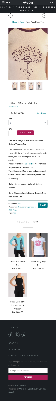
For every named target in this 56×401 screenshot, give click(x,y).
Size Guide (42, 112)
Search (13, 343)
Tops (19, 203)
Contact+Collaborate (23, 355)
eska (36, 207)
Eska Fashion (14, 106)
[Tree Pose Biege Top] (28, 54)
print (41, 207)
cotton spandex (28, 207)
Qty (10, 129)
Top (14, 213)
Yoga (15, 210)
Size (10, 118)
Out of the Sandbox (27, 388)
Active (18, 207)
